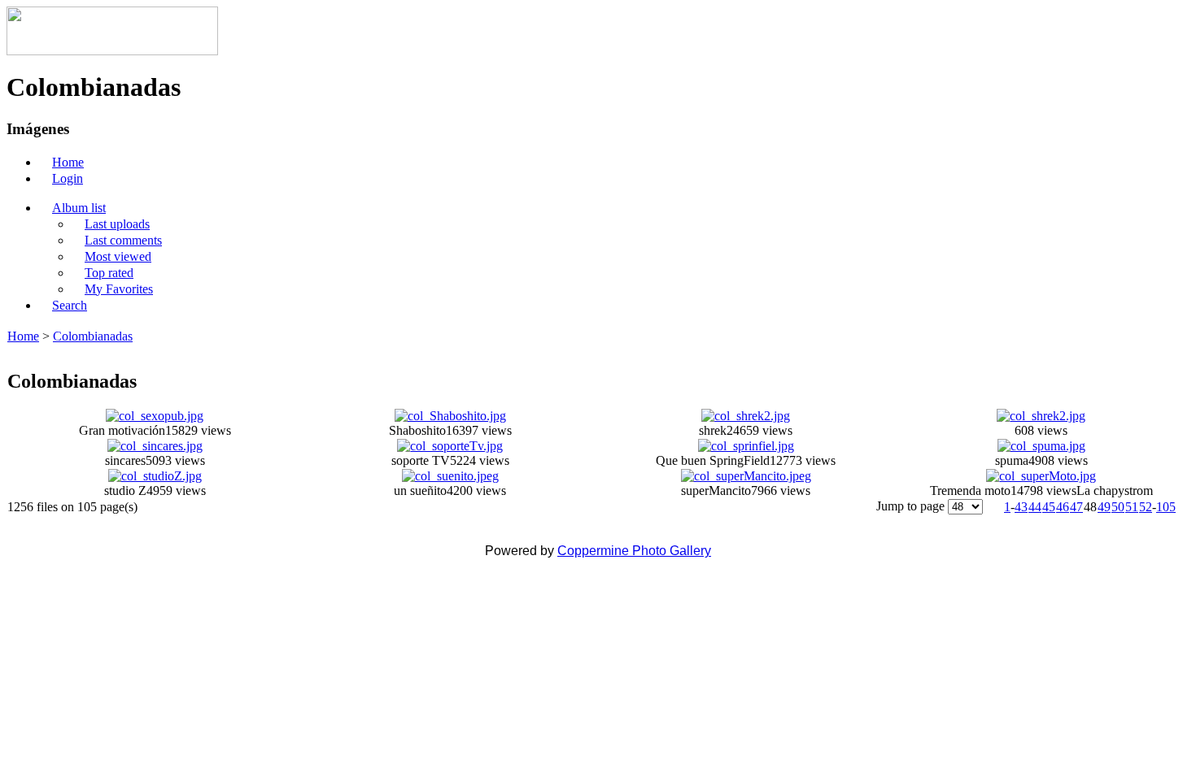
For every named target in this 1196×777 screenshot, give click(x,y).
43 (1021, 507)
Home (23, 336)
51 (1131, 507)
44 (1034, 507)
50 (1117, 507)
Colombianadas (93, 336)
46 (1062, 507)
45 (1048, 507)
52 (1145, 507)
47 (1076, 507)
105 (1166, 507)
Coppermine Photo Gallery (634, 551)
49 (1104, 507)
